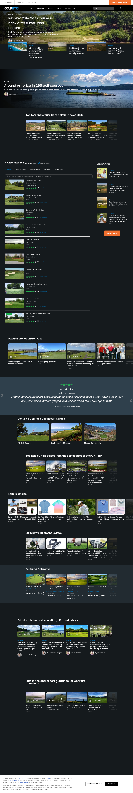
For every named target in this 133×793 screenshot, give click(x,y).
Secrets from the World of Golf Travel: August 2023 (35, 707)
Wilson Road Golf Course (34, 299)
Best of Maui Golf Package (73, 588)
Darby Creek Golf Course (34, 269)
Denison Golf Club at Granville (36, 225)
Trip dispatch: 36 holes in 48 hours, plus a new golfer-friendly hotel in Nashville (76, 645)
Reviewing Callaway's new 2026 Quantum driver (77, 552)
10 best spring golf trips (47, 362)
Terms (48, 778)
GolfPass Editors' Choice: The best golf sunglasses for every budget (80, 518)
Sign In (125, 8)
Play (30, 8)
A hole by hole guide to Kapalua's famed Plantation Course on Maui (34, 477)
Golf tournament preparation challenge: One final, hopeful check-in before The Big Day (118, 189)
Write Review (43, 188)
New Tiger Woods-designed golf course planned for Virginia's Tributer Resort (116, 51)
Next (68, 413)
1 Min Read (34, 469)
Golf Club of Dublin (32, 240)
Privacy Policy (15, 780)
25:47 (54, 700)
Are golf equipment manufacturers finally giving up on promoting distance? (35, 554)
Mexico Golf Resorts (92, 443)
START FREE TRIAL (120, 2)
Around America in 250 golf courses (33, 85)
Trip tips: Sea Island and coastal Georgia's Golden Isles (97, 707)
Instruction (40, 8)
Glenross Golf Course (33, 254)
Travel (58, 8)
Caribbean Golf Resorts (61, 443)
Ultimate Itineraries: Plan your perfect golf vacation (76, 707)
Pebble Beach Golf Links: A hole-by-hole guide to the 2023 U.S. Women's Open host (55, 477)
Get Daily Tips (70, 8)
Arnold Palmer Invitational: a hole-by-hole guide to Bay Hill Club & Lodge (76, 477)
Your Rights (24, 782)
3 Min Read (34, 546)
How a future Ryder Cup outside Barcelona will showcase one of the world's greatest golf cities (27, 646)
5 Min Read (55, 128)
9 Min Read (55, 469)
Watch (49, 8)
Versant (21, 778)
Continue (111, 784)
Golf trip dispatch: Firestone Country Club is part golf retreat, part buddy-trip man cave (100, 645)
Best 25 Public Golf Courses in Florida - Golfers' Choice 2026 (75, 135)
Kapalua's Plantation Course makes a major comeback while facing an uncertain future (80, 364)
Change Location (45, 163)
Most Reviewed (21, 169)
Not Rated (47, 169)
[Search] (96, 8)
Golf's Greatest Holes (52, 709)
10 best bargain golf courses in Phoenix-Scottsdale (20, 363)
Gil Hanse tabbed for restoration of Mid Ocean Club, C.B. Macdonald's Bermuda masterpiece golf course (37, 53)
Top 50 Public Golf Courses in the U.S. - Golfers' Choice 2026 (34, 135)
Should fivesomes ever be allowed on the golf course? (110, 363)
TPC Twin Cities (67, 389)
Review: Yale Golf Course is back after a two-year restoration (30, 23)
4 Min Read (17, 356)
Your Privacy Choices (94, 784)
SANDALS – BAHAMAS (33, 587)
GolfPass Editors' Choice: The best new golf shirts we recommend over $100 (110, 519)
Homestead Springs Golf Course (36, 284)
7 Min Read (76, 128)
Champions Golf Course (33, 180)
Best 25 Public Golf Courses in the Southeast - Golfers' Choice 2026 (97, 135)
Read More (112, 233)
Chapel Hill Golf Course (33, 195)
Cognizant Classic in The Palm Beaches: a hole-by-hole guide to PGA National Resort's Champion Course (97, 478)
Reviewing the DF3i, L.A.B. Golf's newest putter (55, 552)
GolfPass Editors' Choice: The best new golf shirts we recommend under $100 (51, 519)
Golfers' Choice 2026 (32, 139)
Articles (11, 14)
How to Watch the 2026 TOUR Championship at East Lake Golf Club (118, 174)
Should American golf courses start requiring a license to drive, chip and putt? (77, 51)
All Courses (59, 169)
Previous (64, 413)
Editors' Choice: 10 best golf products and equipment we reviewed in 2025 (22, 518)
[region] (66, 784)
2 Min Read (55, 546)
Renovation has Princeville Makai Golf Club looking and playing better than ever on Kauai (53, 645)
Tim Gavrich (19, 41)
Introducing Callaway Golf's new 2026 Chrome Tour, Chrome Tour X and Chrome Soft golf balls (97, 554)
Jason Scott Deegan (31, 655)
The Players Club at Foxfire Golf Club (38, 314)
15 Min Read (35, 128)
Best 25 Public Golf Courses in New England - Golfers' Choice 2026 (56, 135)
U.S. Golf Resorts (24, 443)
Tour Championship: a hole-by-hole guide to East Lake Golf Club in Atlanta (118, 204)
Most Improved (35, 169)
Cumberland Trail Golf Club (35, 210)
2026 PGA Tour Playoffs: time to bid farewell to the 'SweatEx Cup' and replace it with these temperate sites (118, 219)
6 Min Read (76, 356)
